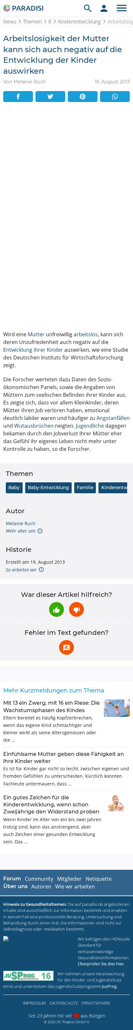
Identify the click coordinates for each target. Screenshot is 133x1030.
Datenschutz (64, 1003)
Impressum (34, 1003)
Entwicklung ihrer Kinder (33, 349)
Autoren (41, 886)
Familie (85, 487)
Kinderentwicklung (79, 21)
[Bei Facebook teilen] (18, 96)
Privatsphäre (96, 1003)
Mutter (36, 334)
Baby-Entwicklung (48, 487)
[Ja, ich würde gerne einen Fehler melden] (66, 647)
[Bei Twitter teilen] (50, 96)
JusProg (109, 986)
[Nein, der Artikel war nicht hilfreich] (76, 609)
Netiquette (99, 878)
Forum (12, 879)
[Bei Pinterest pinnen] (82, 96)
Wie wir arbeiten (75, 886)
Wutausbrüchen (34, 425)
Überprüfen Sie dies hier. (101, 964)
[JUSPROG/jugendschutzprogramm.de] (28, 976)
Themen (32, 21)
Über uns (15, 886)
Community (39, 878)
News (9, 21)
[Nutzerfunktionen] (104, 8)
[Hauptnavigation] (122, 8)
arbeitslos (86, 334)
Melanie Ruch (21, 523)
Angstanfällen (113, 418)
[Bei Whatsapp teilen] (115, 96)
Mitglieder (69, 878)
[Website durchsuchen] (88, 8)
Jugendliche (90, 425)
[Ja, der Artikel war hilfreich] (56, 609)
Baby (14, 487)
